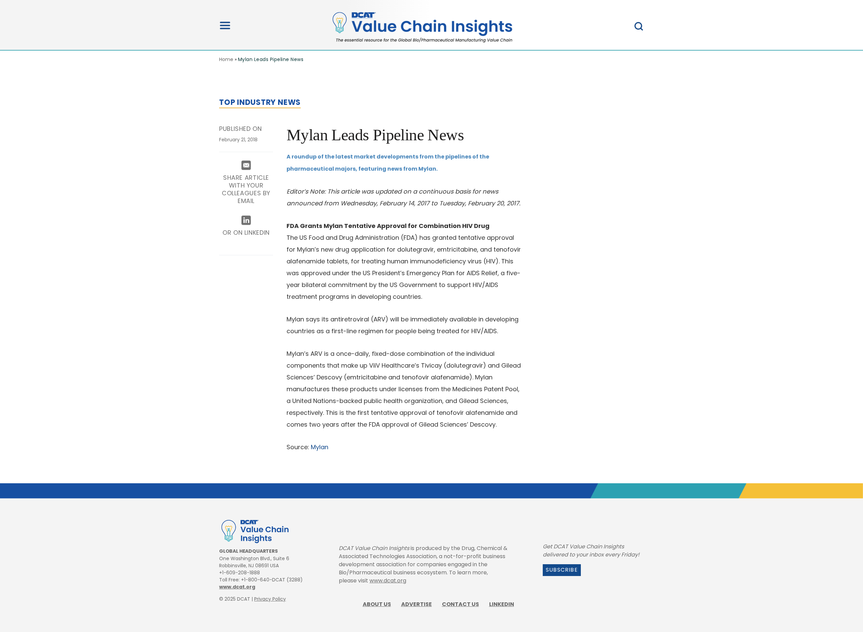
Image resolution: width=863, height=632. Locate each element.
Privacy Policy (270, 599)
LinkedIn (501, 604)
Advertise (416, 604)
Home (226, 59)
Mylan (319, 447)
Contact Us (460, 604)
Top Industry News (260, 102)
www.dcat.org (237, 586)
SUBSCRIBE (562, 570)
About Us (377, 604)
